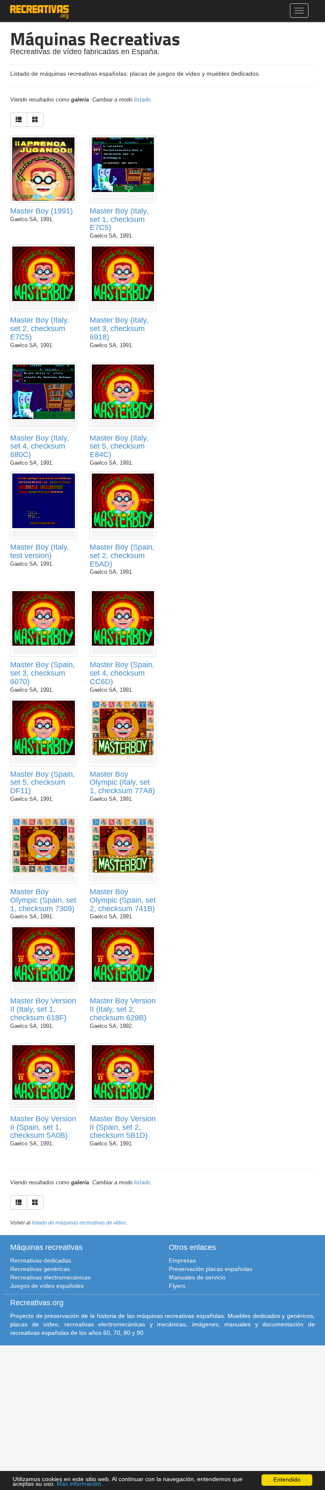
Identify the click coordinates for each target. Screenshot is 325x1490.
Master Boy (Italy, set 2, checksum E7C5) (39, 328)
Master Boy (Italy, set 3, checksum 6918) (119, 328)
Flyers (177, 1285)
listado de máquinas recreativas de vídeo (79, 1223)
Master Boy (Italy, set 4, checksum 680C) (39, 446)
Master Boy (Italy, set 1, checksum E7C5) (119, 219)
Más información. (80, 1484)
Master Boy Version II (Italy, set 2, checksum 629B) (123, 1009)
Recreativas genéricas (40, 1268)
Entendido (286, 1479)
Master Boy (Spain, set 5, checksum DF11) (42, 782)
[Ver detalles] (43, 179)
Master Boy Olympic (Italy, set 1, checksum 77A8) (122, 782)
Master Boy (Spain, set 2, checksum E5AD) (122, 555)
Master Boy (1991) (41, 211)
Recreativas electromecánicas (50, 1277)
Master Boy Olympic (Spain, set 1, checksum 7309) (43, 900)
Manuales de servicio (197, 1277)
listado (142, 100)
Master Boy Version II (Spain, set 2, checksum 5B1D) (123, 1127)
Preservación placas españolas (210, 1268)
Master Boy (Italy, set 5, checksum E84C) (119, 446)
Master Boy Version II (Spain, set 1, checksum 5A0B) (43, 1127)
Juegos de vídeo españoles (47, 1285)
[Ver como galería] (35, 119)
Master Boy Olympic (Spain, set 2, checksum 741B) (123, 900)
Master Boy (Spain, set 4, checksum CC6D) (122, 673)
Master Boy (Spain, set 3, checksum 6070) (42, 673)
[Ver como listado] (18, 119)
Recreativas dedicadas (40, 1260)
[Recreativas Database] (39, 10)
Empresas (182, 1260)
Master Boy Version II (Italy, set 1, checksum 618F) (43, 1009)
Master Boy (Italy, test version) (39, 551)
